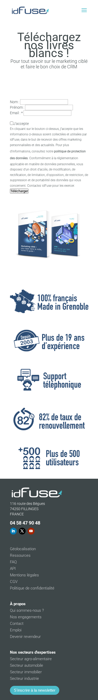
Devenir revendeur (25, 636)
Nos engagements (26, 617)
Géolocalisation (23, 549)
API (13, 568)
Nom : (14, 102)
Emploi (15, 630)
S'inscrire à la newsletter (34, 690)
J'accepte (21, 124)
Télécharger (19, 191)
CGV (14, 581)
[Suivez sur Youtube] (31, 531)
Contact (17, 623)
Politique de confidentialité (32, 588)
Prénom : (17, 107)
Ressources (20, 555)
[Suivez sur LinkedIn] (13, 531)
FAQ (13, 562)
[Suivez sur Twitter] (22, 531)
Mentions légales (24, 575)
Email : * (16, 113)
